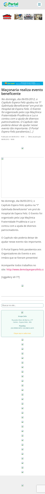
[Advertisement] (22, 50)
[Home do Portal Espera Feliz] (10, 6)
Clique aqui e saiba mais (22, 333)
